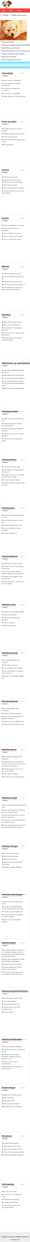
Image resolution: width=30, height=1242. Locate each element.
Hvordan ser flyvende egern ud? (13, 964)
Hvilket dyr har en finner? (11, 665)
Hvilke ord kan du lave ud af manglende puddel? (11, 1206)
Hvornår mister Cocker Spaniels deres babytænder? (12, 339)
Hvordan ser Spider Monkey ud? (13, 911)
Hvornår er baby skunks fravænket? (14, 777)
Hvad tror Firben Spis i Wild (12, 467)
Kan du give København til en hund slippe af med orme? (13, 816)
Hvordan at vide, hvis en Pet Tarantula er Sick (11, 1008)
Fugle (4, 10)
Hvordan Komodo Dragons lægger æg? (13, 677)
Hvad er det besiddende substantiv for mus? (13, 516)
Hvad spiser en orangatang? (12, 93)
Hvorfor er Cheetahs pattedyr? (12, 713)
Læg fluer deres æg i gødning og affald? (12, 440)
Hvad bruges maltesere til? (11, 1004)
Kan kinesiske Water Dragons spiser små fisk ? (13, 484)
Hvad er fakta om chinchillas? (12, 80)
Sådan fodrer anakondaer (11, 856)
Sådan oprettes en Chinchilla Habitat (14, 96)
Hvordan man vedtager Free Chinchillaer (11, 89)
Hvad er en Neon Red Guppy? (12, 239)
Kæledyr (5, 15)
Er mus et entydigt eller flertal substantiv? (11, 529)
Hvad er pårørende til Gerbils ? (13, 233)
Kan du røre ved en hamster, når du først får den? (13, 334)
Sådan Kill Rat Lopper (10, 615)
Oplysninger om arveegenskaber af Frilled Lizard (13, 471)
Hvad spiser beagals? (10, 1001)
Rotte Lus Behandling (10, 625)
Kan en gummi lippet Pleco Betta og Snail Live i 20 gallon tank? (13, 811)
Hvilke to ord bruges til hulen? (12, 273)
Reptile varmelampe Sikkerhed (13, 867)
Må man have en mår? (10, 1191)
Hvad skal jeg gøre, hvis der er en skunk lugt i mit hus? (12, 770)
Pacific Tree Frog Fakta (10, 136)
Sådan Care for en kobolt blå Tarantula (11, 921)
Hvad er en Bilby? (9, 1098)
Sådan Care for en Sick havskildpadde (9, 1063)
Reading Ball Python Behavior (12, 1106)
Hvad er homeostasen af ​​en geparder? (11, 619)
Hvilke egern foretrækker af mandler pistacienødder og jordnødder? (13, 960)
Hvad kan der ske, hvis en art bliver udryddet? (13, 435)
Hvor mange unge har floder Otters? (14, 378)
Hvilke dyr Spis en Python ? (12, 1103)
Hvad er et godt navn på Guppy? (13, 236)
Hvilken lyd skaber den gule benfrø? (14, 134)
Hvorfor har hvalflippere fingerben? (14, 1155)
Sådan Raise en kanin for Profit (13, 563)
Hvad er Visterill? (9, 1012)
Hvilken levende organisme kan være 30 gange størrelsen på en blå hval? (14, 826)
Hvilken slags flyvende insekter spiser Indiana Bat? (12, 424)
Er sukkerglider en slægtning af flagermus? (12, 329)
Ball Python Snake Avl (10, 859)
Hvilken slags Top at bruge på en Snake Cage (12, 863)
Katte (11, 10)
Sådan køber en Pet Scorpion (12, 1146)
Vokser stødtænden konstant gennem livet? (14, 806)
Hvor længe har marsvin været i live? (14, 284)
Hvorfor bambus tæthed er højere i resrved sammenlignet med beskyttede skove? (13, 383)
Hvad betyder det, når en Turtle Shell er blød (13, 1050)
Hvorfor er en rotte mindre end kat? (14, 612)
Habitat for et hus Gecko (11, 177)
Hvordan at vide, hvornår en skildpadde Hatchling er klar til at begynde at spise (11, 1056)
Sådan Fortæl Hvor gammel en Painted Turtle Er (12, 1068)
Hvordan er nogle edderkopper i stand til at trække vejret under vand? (12, 908)
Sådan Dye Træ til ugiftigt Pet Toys (14, 721)
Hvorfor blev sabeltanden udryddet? (14, 1152)
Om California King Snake (11, 853)
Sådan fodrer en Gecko (10, 185)
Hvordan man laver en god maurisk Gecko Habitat (13, 192)
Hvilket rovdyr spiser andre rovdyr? (14, 724)
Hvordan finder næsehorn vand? (13, 998)
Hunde (19, 10)
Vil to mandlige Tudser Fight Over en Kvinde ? (13, 140)
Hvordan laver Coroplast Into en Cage (12, 1195)
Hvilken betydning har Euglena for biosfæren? (13, 429)
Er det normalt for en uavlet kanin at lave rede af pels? (13, 582)
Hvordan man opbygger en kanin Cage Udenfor (12, 577)
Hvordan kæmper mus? (10, 533)
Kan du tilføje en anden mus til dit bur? (12, 521)
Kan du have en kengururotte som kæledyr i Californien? (12, 717)
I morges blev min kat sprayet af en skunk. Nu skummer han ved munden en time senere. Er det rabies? (14, 764)
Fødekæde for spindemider (12, 1199)
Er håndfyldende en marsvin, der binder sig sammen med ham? (12, 288)
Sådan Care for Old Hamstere (12, 325)
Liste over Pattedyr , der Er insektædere (10, 709)
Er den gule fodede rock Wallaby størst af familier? (12, 672)
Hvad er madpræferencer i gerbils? (14, 225)
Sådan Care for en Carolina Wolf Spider (12, 903)
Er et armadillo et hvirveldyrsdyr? (13, 668)
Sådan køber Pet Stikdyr (11, 774)
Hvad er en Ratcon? (9, 622)
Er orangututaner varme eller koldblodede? (11, 84)
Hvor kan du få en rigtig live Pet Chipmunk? (12, 758)
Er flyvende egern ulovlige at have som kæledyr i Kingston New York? (13, 973)
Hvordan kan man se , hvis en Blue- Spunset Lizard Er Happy (13, 476)
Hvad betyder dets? (9, 1101)
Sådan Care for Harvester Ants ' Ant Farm (13, 419)
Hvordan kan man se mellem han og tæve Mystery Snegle (13, 821)
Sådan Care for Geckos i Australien (14, 188)
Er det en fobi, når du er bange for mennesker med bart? (12, 915)
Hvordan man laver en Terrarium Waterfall (12, 130)
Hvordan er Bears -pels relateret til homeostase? (13, 567)
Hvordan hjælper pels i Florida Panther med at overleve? (11, 968)
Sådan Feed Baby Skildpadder (13, 1046)
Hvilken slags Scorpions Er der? (13, 1149)
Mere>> (23, 73)
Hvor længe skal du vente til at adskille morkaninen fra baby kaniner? (13, 572)
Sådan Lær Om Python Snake (12, 1095)
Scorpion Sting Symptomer (11, 1143)
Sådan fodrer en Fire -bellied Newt (14, 375)
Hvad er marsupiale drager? (12, 480)
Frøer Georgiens (8, 144)
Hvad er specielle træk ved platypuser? (10, 229)
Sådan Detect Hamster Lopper (12, 322)
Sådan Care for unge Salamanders (14, 388)
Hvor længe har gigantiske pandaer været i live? (13, 371)
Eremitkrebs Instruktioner (11, 1202)
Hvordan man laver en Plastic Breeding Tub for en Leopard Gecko (12, 181)
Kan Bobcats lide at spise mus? (13, 525)
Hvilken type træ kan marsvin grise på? (13, 277)
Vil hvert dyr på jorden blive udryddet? (11, 661)
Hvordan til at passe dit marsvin (13, 281)
